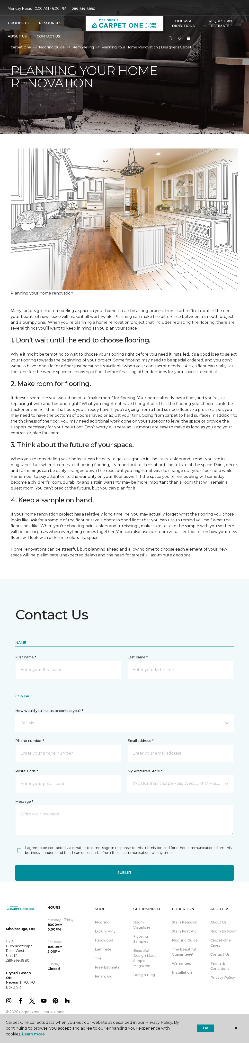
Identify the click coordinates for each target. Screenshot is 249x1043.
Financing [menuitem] (103, 976)
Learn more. (33, 1034)
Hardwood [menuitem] (104, 940)
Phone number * (29, 740)
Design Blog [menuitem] (144, 975)
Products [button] (18, 23)
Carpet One (21, 47)
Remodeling (83, 47)
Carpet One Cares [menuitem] (220, 943)
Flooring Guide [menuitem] (185, 940)
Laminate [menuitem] (103, 949)
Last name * (137, 657)
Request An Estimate (220, 23)
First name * (25, 657)
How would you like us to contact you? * (49, 710)
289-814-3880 (83, 9)
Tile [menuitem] (98, 958)
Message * (24, 801)
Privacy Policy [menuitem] (222, 977)
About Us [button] (17, 36)
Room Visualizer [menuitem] (141, 925)
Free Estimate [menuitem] (107, 967)
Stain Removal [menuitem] (184, 922)
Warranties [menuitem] (181, 963)
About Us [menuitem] (218, 922)
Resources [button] (50, 23)
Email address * (140, 740)
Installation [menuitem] (182, 972)
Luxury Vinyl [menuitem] (105, 931)
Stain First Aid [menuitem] (184, 931)
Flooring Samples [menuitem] (140, 939)
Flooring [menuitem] (102, 922)
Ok (205, 1028)
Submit (124, 872)
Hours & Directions (183, 23)
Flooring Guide (52, 47)
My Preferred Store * (144, 771)
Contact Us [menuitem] (48, 36)
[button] (170, 38)
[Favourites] (179, 38)
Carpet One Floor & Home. (42, 1012)
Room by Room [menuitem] (224, 931)
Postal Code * (26, 771)
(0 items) (188, 38)
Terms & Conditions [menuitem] (220, 966)
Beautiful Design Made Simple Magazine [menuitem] (145, 958)
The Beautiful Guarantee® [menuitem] (184, 952)
